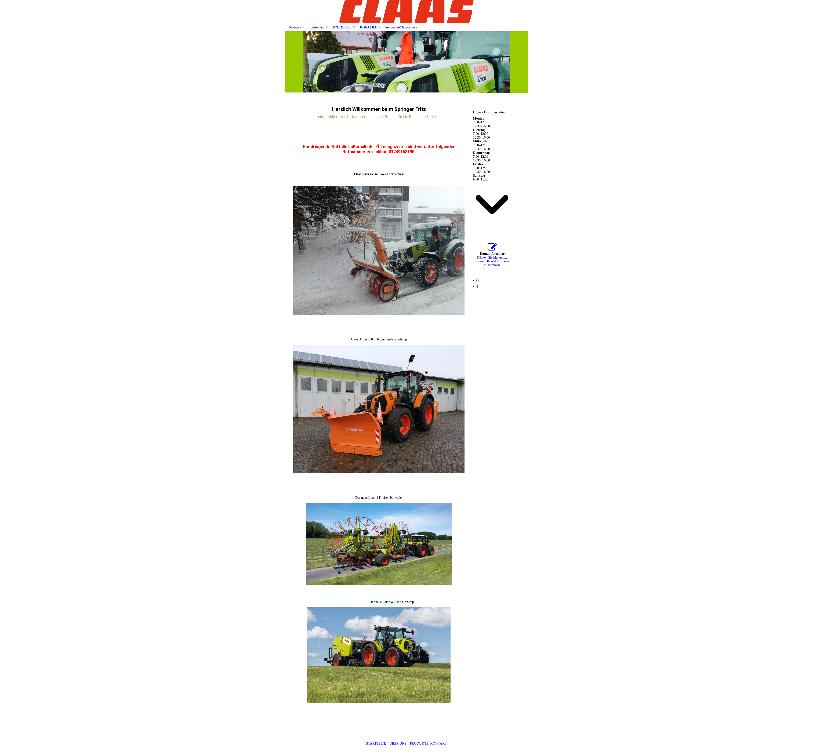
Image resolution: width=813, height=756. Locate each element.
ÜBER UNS (397, 743)
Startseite (295, 27)
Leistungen (317, 27)
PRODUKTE (342, 27)
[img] (406, 11)
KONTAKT (368, 27)
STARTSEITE (376, 743)
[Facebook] (477, 286)
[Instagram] (477, 280)
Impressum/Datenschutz (401, 27)
